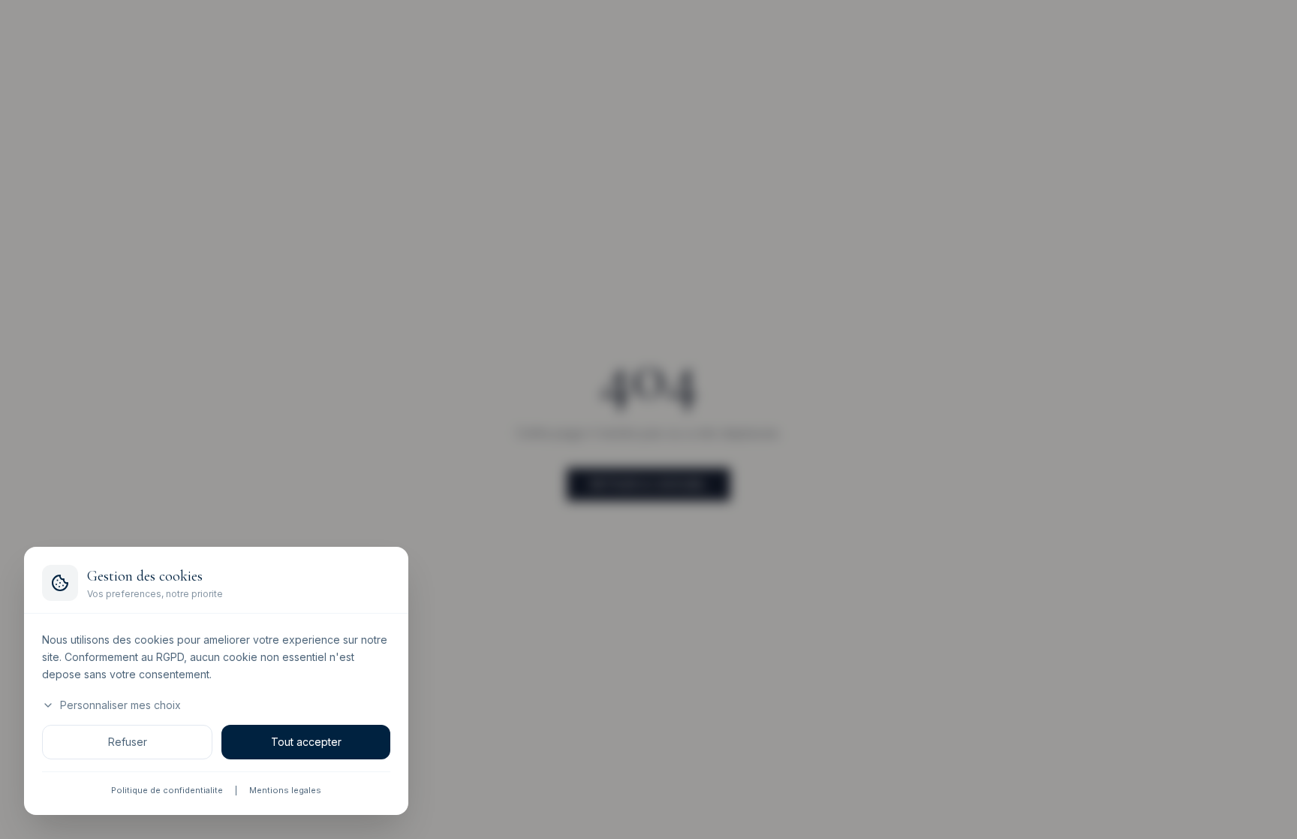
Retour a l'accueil (648, 484)
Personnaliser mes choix (120, 705)
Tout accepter (306, 742)
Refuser (127, 742)
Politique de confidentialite (167, 791)
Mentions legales (285, 791)
